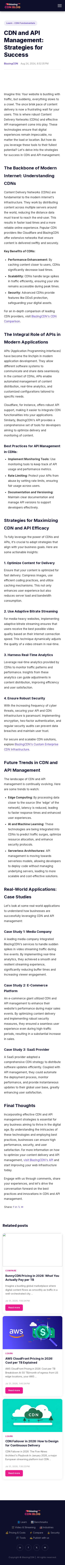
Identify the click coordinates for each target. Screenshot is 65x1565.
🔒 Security (53, 1532)
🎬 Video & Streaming (24, 1527)
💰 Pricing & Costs (16, 1532)
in (16, 1207)
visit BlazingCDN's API (38, 1160)
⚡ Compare (36, 1532)
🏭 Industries (47, 1527)
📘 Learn (22, 1522)
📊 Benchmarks (39, 1522)
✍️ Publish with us (39, 1537)
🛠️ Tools (21, 1537)
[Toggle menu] (59, 6)
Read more (14, 1307)
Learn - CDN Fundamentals (20, 23)
